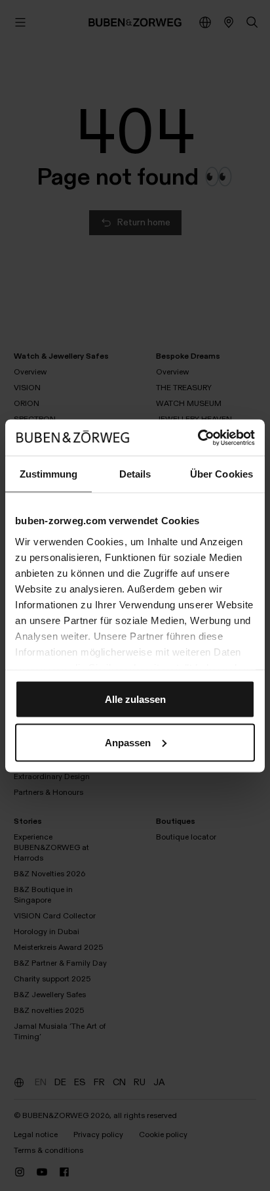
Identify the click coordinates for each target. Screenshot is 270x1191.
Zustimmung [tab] (49, 474)
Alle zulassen (135, 699)
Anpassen (128, 742)
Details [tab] (135, 474)
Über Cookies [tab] (221, 474)
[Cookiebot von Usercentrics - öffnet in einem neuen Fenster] (197, 437)
